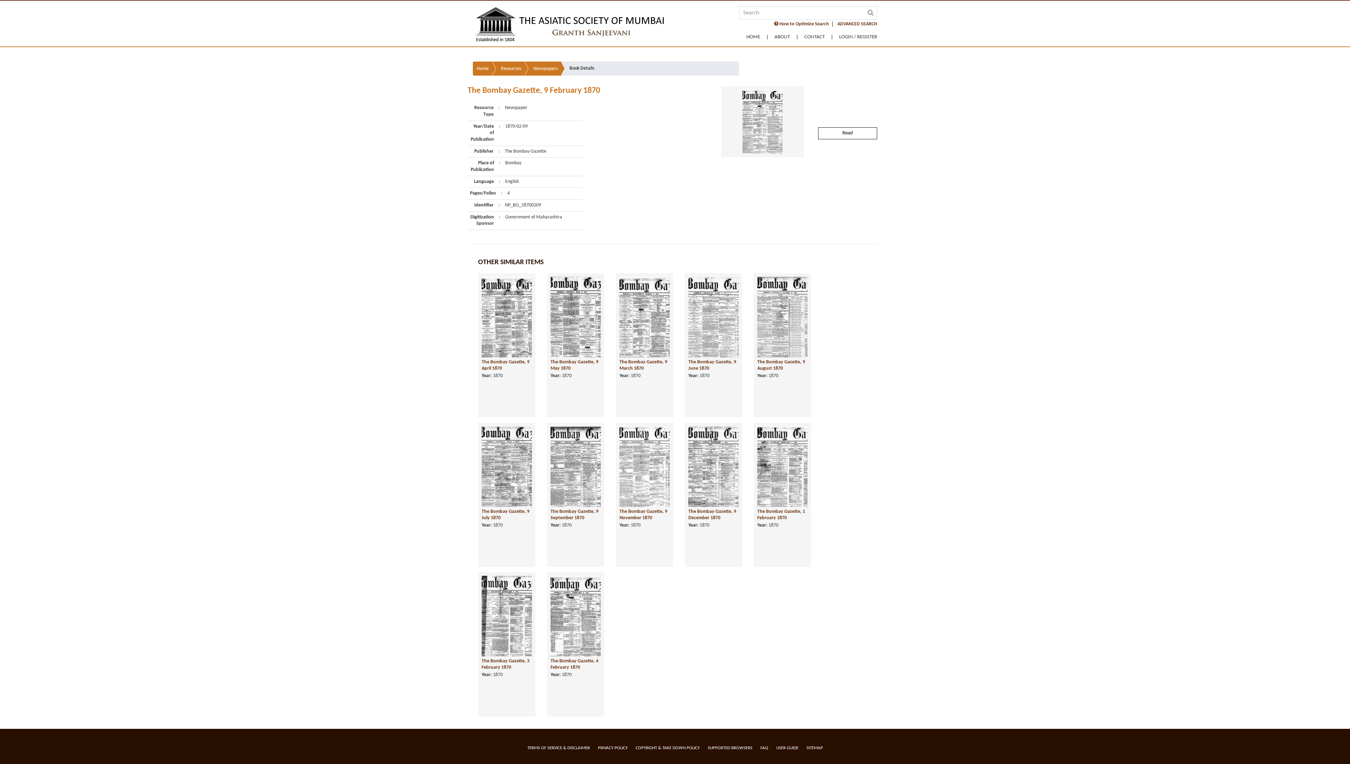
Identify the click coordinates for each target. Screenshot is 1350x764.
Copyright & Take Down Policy (668, 748)
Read (847, 133)
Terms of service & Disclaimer (558, 748)
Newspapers (545, 68)
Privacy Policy (613, 748)
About (782, 37)
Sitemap (814, 748)
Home (753, 37)
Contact (814, 37)
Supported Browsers (730, 748)
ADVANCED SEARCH (857, 24)
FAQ (764, 748)
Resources (511, 68)
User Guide (787, 748)
